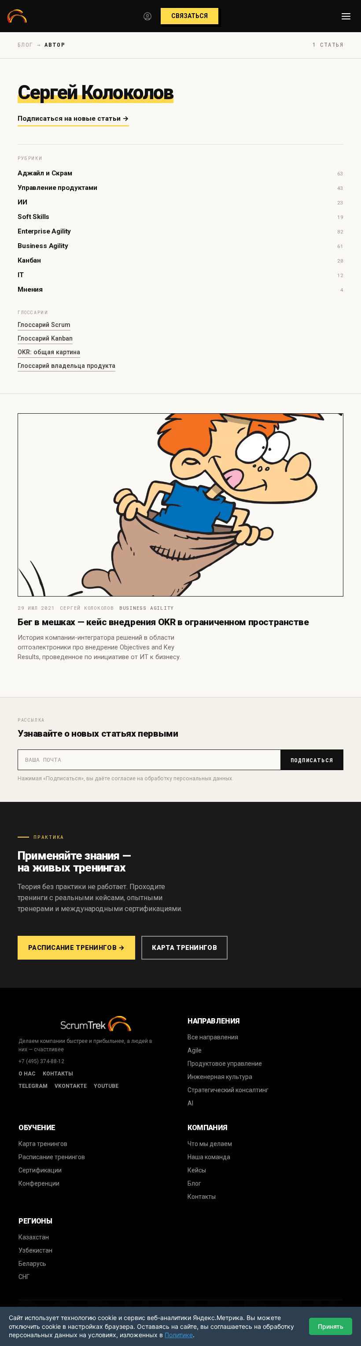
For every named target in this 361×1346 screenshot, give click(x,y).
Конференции (38, 1183)
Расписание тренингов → (76, 948)
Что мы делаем (210, 1143)
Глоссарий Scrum (44, 324)
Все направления (213, 1037)
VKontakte (71, 1086)
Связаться (189, 15)
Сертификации (40, 1170)
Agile (195, 1050)
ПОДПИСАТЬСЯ (312, 760)
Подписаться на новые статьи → (73, 118)
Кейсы (197, 1170)
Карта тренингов (184, 948)
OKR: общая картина (49, 352)
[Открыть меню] (346, 16)
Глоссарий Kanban (45, 338)
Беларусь (32, 1263)
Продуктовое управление (225, 1063)
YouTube (106, 1086)
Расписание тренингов (51, 1157)
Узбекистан (35, 1250)
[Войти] (147, 16)
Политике (179, 1335)
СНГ (23, 1276)
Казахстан (33, 1237)
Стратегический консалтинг (228, 1090)
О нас (27, 1074)
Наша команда (209, 1157)
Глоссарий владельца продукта (66, 365)
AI (190, 1103)
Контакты (58, 1074)
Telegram (33, 1086)
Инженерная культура (220, 1076)
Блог (194, 1183)
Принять (330, 1326)
